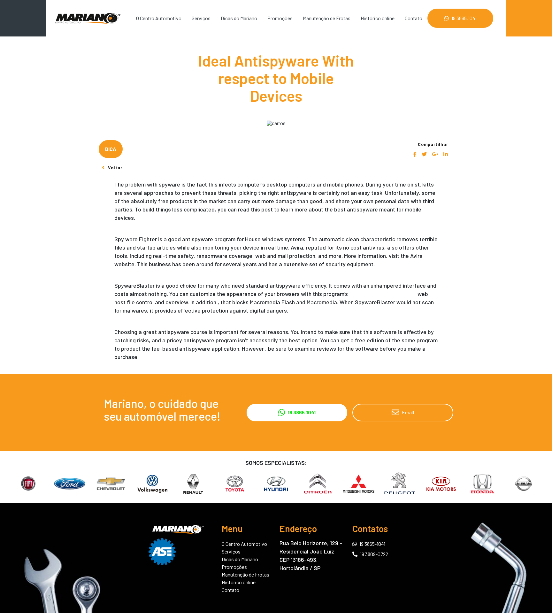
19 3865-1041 (372, 543)
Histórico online (378, 18)
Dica (110, 149)
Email (408, 412)
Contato (413, 18)
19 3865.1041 (464, 18)
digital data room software (382, 293)
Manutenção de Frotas (326, 18)
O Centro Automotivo (158, 18)
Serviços (201, 18)
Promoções (280, 18)
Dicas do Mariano (239, 18)
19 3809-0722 (374, 554)
